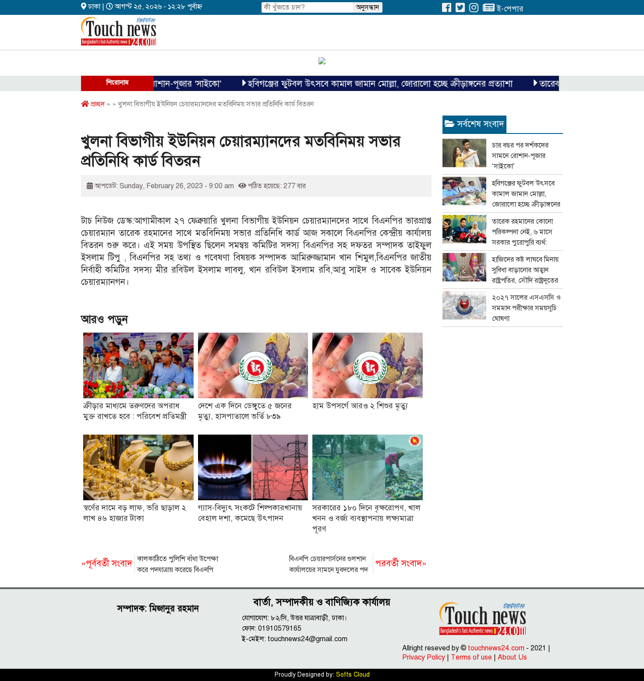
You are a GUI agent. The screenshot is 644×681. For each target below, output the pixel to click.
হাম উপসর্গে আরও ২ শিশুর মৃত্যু (360, 406)
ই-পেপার (509, 9)
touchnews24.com (496, 648)
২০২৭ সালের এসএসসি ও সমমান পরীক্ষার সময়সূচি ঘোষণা (526, 308)
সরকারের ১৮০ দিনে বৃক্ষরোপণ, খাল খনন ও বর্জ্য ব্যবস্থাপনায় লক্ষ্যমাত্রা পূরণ (366, 518)
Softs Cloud (353, 674)
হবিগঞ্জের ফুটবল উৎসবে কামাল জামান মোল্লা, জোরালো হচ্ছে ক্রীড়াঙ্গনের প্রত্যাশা (364, 83)
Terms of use (471, 657)
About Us (512, 657)
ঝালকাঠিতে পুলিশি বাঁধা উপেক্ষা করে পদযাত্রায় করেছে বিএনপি (149, 564)
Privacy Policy (423, 657)
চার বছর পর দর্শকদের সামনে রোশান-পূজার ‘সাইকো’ (520, 156)
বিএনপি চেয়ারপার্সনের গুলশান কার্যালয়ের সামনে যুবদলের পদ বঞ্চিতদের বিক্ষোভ (358, 565)
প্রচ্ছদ (97, 104)
